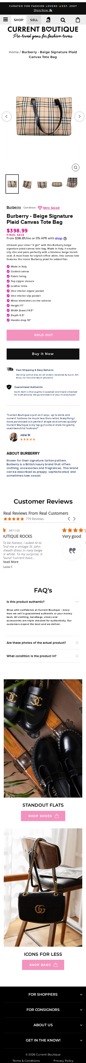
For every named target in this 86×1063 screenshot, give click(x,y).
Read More (34, 562)
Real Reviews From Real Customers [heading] (35, 513)
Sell (34, 20)
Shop (18, 20)
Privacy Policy (63, 1060)
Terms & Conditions (26, 1060)
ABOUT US (43, 1025)
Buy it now (43, 354)
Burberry (14, 207)
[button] (69, 519)
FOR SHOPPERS (43, 994)
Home (14, 52)
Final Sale (15, 235)
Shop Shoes (40, 816)
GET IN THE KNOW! (43, 1040)
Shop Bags (40, 965)
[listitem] (36, 548)
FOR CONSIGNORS (43, 1010)
